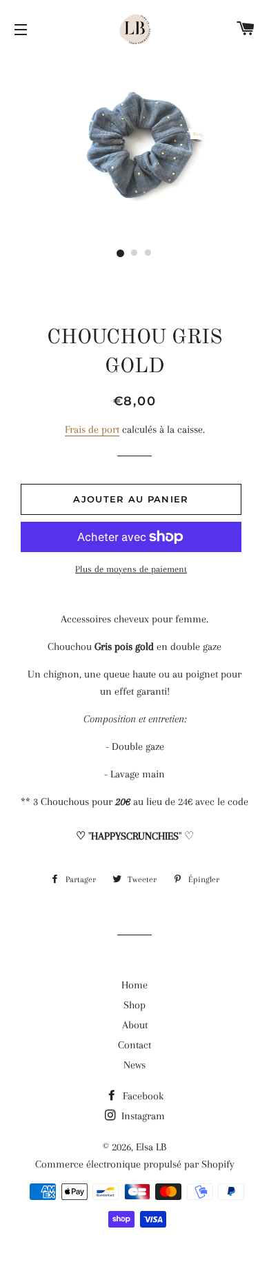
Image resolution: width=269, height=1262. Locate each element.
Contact (134, 1045)
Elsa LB (151, 1147)
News (134, 1065)
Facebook (141, 1096)
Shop (134, 1005)
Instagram (142, 1116)
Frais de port (92, 429)
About (135, 1025)
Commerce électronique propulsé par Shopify (135, 1164)
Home (134, 985)
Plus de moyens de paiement (131, 569)
